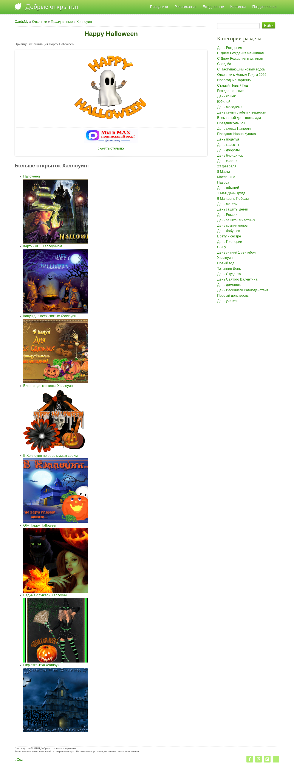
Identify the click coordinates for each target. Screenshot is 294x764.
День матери (227, 204)
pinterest (258, 759)
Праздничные (62, 21)
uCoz (19, 759)
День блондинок (230, 155)
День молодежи (229, 107)
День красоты (228, 145)
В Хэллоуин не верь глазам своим (50, 455)
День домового (229, 285)
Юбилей (223, 101)
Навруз (223, 182)
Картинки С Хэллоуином (42, 246)
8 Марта (223, 171)
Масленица (226, 177)
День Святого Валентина (237, 279)
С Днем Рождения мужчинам (240, 58)
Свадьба (224, 64)
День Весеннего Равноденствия (243, 290)
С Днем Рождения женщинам (240, 53)
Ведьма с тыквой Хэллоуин (45, 595)
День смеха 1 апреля (234, 128)
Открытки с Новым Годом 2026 (241, 74)
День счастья (227, 161)
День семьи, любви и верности (241, 112)
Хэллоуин (84, 21)
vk (276, 759)
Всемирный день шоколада (239, 118)
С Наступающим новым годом (241, 69)
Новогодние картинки (234, 80)
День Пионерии (229, 241)
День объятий (228, 188)
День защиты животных (236, 220)
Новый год (225, 263)
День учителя (227, 301)
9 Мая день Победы (233, 198)
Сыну (221, 247)
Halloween (31, 176)
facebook (249, 759)
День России (227, 215)
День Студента (229, 274)
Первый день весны (233, 295)
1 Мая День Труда (231, 193)
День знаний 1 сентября (236, 252)
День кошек (226, 96)
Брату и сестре (229, 236)
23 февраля (226, 166)
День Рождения (229, 48)
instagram (267, 759)
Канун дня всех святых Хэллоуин (49, 316)
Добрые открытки (51, 6)
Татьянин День (229, 268)
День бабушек (228, 231)
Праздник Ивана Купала (236, 134)
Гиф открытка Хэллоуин (42, 665)
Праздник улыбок (231, 123)
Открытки (39, 21)
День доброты (228, 150)
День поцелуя (228, 139)
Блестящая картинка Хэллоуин (48, 386)
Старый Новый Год (232, 85)
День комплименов (232, 225)
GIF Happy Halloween (40, 525)
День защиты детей (232, 209)
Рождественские (230, 91)
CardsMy (21, 21)
